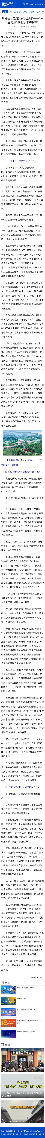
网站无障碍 (39, 4)
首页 (5, 11)
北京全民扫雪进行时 (15, 1121)
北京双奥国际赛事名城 (26, 1009)
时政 (32, 11)
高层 (25, 11)
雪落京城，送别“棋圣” (16, 1070)
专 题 (7, 983)
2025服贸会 (21, 998)
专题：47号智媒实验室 (26, 987)
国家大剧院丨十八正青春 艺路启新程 (29, 1021)
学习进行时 (15, 11)
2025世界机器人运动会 (26, 1031)
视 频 (7, 1044)
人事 (39, 11)
